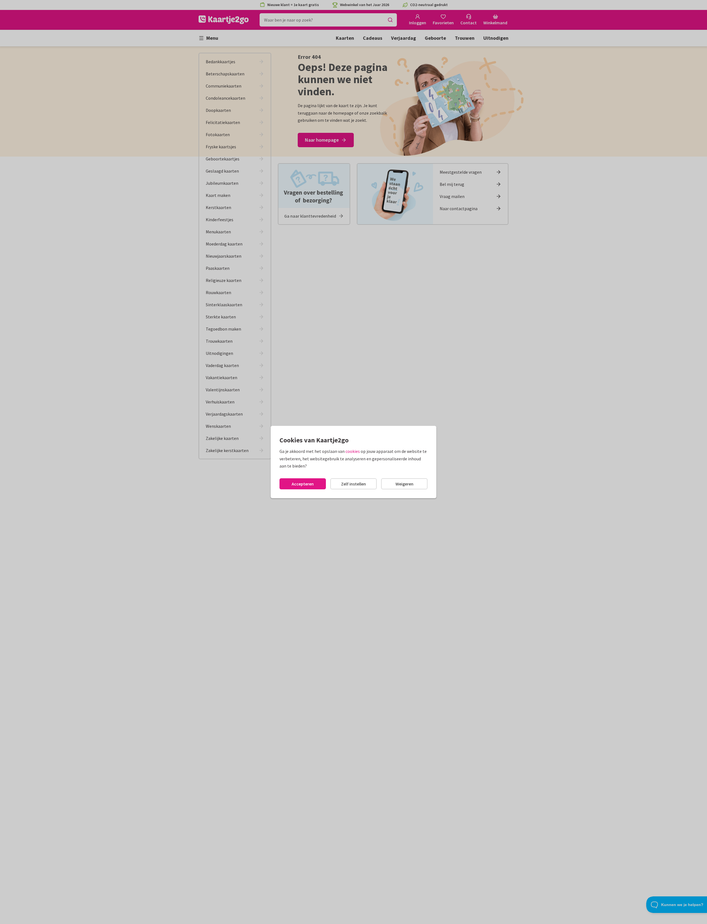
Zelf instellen (353, 484)
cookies (352, 451)
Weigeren (404, 484)
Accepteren (303, 484)
